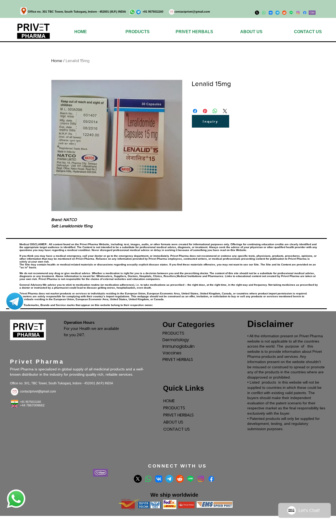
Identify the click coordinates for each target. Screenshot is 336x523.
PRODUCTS (173, 333)
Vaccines (171, 353)
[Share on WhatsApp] (215, 111)
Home (56, 60)
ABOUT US (173, 422)
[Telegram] (169, 479)
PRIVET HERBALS (177, 359)
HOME (169, 401)
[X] (138, 479)
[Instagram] (298, 13)
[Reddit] (180, 479)
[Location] (23, 11)
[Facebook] (305, 13)
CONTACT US (176, 429)
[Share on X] (225, 111)
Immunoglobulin (178, 346)
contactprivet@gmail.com (192, 11)
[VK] (159, 479)
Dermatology (175, 340)
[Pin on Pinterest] (205, 111)
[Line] (190, 479)
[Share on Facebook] (195, 111)
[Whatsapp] (148, 479)
